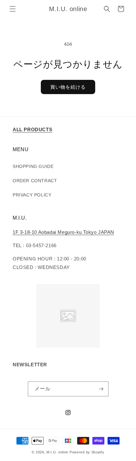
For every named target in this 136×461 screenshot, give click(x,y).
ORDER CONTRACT (35, 180)
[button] (13, 9)
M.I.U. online (57, 452)
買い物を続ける (68, 87)
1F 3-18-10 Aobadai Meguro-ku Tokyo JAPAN (63, 232)
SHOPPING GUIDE (33, 166)
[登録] (101, 388)
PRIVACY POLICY (32, 194)
